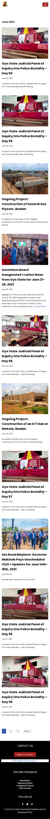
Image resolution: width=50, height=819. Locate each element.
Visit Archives (25, 788)
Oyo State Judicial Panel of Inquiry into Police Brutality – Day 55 (24, 697)
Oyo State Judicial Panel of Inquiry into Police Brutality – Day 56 (24, 629)
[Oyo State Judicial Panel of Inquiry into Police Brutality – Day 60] (25, 43)
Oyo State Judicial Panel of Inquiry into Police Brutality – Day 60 (24, 68)
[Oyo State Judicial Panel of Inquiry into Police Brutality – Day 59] (25, 111)
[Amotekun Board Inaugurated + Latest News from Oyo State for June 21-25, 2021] (25, 249)
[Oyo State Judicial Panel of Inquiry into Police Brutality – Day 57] (25, 466)
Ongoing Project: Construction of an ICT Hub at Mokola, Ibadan (25, 424)
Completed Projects (25, 786)
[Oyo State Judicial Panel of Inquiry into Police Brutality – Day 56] (25, 604)
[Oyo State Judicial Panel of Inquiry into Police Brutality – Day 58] (25, 330)
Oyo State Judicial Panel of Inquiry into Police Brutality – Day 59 (24, 136)
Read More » (41, 306)
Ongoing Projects (25, 783)
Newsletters (25, 780)
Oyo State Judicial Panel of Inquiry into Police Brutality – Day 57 (24, 492)
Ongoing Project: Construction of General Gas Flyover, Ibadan (24, 204)
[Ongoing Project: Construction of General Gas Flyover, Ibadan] (25, 178)
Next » (27, 731)
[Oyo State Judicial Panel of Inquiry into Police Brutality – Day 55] (25, 671)
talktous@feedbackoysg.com (25, 760)
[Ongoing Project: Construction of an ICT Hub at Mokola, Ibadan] (25, 398)
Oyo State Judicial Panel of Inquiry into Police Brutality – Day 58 (24, 356)
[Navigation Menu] (45, 4)
